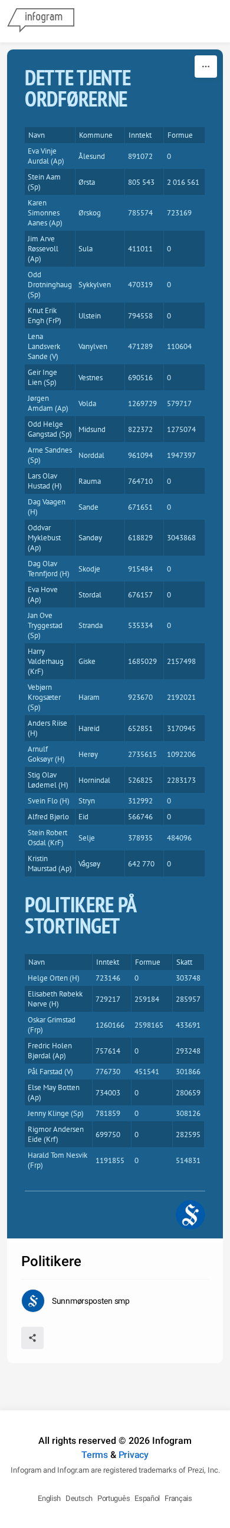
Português (113, 1498)
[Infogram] (40, 21)
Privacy (134, 1454)
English (49, 1498)
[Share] (32, 1338)
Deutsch (79, 1498)
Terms (94, 1454)
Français (178, 1498)
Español (147, 1498)
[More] (206, 66)
